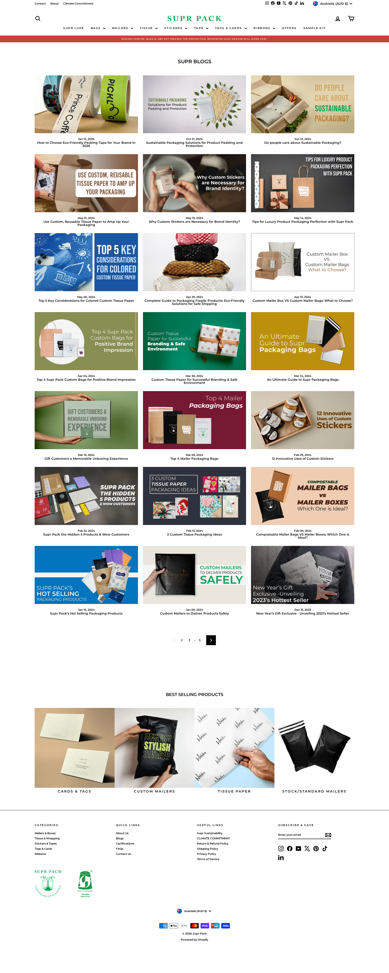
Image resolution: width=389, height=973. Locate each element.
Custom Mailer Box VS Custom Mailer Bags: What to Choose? (303, 301)
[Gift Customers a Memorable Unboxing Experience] (86, 420)
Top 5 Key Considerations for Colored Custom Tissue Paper (86, 301)
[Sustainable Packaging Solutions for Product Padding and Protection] (194, 104)
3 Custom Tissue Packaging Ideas (194, 534)
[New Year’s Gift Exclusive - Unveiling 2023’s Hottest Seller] (302, 575)
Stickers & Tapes (46, 843)
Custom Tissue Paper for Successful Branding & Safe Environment (194, 381)
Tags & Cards (229, 28)
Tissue (147, 28)
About (54, 3)
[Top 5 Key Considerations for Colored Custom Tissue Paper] (86, 262)
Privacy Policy (206, 854)
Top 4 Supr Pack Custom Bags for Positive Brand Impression (86, 380)
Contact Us (123, 854)
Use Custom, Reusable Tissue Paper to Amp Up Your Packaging (86, 223)
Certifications (125, 843)
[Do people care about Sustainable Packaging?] (302, 104)
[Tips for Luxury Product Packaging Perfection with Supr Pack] (302, 183)
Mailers (121, 28)
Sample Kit (314, 28)
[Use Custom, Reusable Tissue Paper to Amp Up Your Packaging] (86, 183)
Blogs (120, 838)
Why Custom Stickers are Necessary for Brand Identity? (194, 222)
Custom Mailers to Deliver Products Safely (194, 613)
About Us (122, 833)
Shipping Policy (207, 848)
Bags (96, 28)
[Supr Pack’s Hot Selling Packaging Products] (86, 575)
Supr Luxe (73, 28)
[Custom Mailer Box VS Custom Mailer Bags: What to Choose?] (302, 262)
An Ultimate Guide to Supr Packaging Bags (303, 380)
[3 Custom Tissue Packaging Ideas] (194, 496)
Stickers (174, 28)
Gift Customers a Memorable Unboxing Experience (86, 459)
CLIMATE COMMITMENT (213, 838)
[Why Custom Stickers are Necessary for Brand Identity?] (194, 183)
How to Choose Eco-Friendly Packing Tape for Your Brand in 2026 (86, 144)
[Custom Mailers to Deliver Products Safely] (194, 575)
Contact (40, 3)
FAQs (119, 848)
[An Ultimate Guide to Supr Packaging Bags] (302, 341)
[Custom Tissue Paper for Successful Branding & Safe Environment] (194, 341)
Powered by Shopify (194, 939)
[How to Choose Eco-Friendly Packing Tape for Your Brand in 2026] (86, 104)
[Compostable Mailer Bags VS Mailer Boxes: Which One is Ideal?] (302, 496)
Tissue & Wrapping (47, 838)
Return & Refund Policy (212, 843)
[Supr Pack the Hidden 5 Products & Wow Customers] (86, 496)
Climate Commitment (78, 3)
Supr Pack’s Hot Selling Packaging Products (86, 613)
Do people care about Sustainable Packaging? (302, 143)
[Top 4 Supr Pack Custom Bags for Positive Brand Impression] (86, 341)
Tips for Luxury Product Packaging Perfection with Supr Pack (302, 222)
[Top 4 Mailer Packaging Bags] (194, 420)
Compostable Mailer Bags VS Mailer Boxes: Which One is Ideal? (302, 536)
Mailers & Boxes (45, 833)
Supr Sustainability (209, 833)
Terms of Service (208, 859)
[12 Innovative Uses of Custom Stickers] (302, 420)
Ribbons (262, 28)
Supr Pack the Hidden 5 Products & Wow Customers (86, 534)
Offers (289, 28)
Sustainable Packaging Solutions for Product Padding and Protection (194, 144)
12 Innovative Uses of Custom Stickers (302, 459)
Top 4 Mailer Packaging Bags (194, 459)
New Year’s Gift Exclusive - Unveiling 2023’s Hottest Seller (302, 613)
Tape (199, 28)
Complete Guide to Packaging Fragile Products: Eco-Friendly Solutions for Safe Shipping (194, 302)
